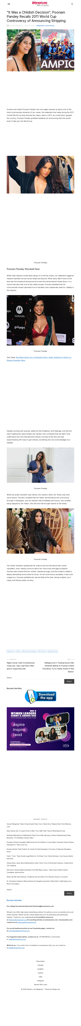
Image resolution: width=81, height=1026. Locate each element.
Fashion (40, 973)
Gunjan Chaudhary (16, 26)
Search (9, 678)
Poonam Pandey (30, 651)
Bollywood (40, 26)
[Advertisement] (40, 90)
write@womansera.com (16, 948)
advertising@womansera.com (19, 931)
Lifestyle (40, 965)
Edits (40, 977)
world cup (53, 651)
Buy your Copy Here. (14, 688)
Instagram (40, 981)
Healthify (40, 969)
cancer (11, 651)
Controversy (49, 26)
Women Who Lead (40, 984)
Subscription (40, 961)
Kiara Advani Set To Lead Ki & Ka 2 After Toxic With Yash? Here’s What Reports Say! (36, 831)
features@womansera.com (18, 920)
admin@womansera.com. (17, 939)
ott (19, 651)
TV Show (43, 651)
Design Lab (56, 989)
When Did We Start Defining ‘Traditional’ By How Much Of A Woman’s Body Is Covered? (37, 877)
